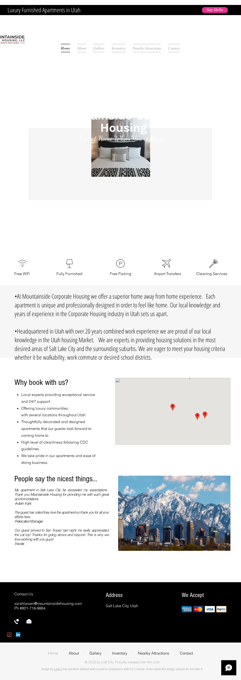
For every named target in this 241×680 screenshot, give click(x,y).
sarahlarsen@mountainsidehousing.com (48, 603)
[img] (187, 609)
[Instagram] (9, 634)
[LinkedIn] (18, 634)
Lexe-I (58, 669)
